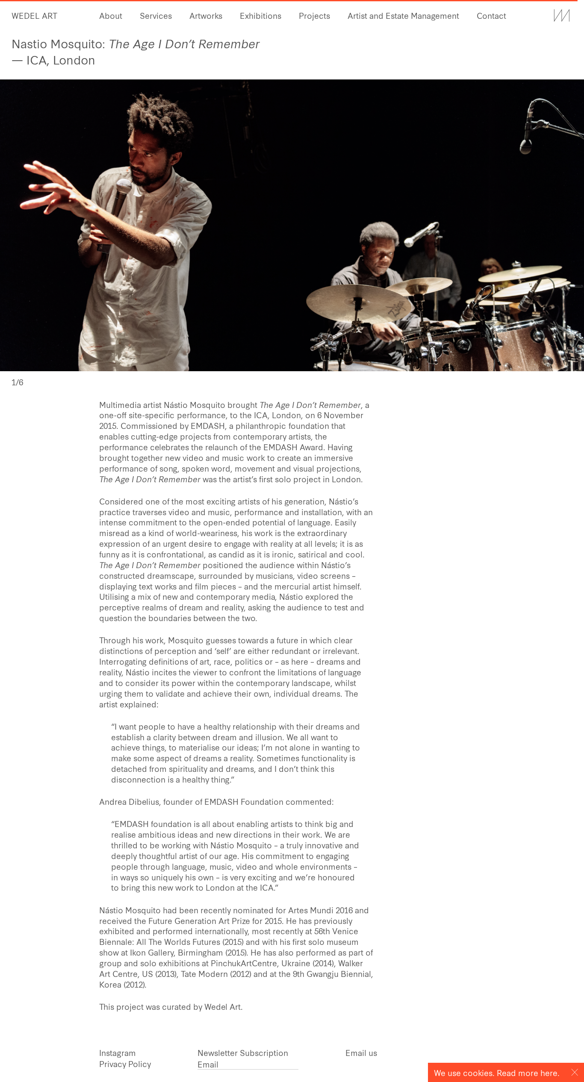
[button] (438, 225)
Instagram (117, 1052)
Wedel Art (34, 15)
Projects (314, 15)
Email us (361, 1052)
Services (156, 15)
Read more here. (528, 1072)
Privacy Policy (125, 1063)
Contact (491, 15)
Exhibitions (260, 15)
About (110, 15)
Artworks (205, 15)
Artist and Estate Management (403, 15)
